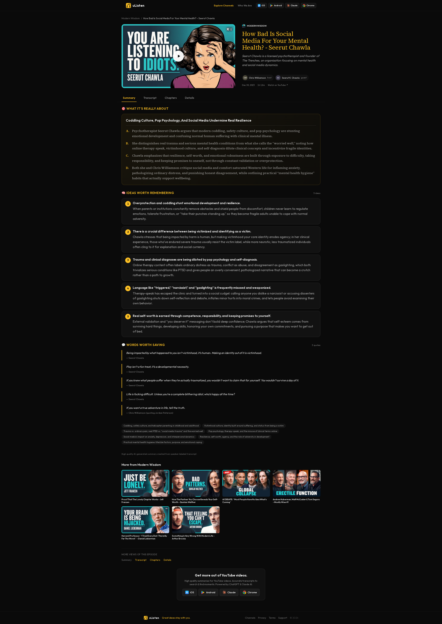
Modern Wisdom (131, 18)
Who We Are (245, 5)
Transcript (149, 97)
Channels (250, 617)
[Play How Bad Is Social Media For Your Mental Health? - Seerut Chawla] (178, 56)
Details (189, 97)
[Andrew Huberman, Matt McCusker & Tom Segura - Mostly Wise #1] (296, 487)
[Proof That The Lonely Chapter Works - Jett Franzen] (145, 487)
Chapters (171, 97)
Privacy (262, 617)
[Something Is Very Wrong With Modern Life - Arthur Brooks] (196, 523)
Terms (272, 617)
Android (278, 5)
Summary (129, 97)
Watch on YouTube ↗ (278, 85)
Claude (294, 5)
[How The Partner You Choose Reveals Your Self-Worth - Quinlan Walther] (196, 487)
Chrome (310, 5)
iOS (263, 5)
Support (282, 617)
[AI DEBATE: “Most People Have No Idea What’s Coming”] (246, 487)
